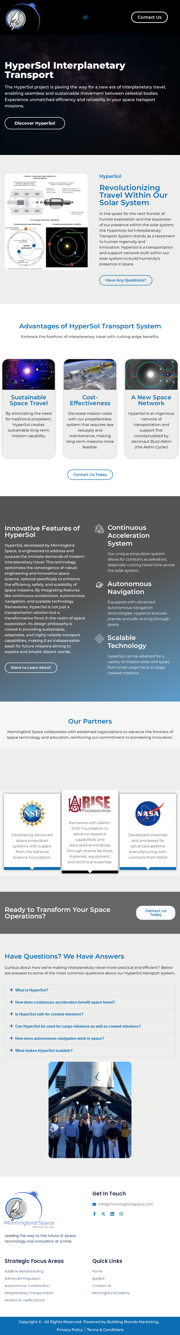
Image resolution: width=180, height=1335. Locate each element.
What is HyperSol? (31, 990)
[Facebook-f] (94, 1214)
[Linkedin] (112, 1214)
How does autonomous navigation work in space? (59, 1038)
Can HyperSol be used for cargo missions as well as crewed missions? (78, 1026)
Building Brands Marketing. (133, 1322)
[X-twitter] (103, 1214)
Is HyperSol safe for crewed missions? (49, 1014)
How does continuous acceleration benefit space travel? (65, 1002)
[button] (85, 17)
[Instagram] (121, 1214)
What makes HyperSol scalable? (44, 1051)
